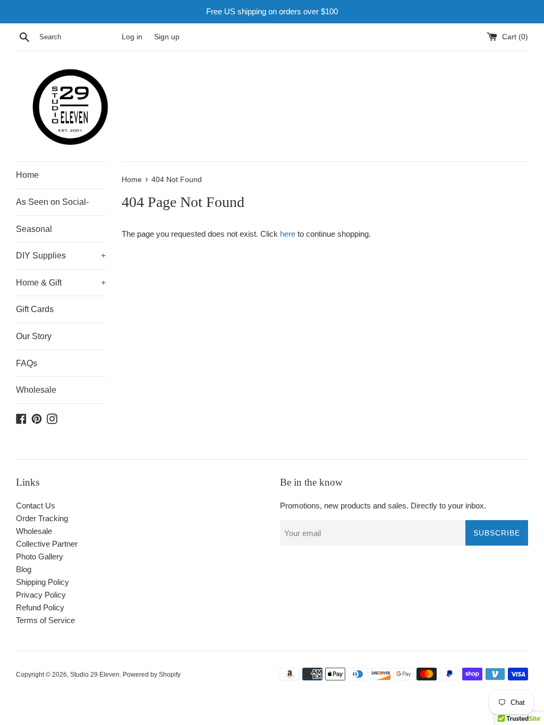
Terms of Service (45, 620)
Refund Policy (40, 607)
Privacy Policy (41, 594)
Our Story (34, 336)
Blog (23, 569)
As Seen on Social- (52, 201)
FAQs (26, 363)
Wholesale (36, 389)
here (287, 233)
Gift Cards (35, 309)
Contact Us (35, 505)
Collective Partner (47, 543)
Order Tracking (42, 518)
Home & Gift (61, 282)
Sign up (167, 37)
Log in (132, 37)
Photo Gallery (39, 556)
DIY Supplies (61, 255)
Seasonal (34, 229)
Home (27, 174)
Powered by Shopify (152, 674)
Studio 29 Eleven (95, 674)
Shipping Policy (42, 581)
